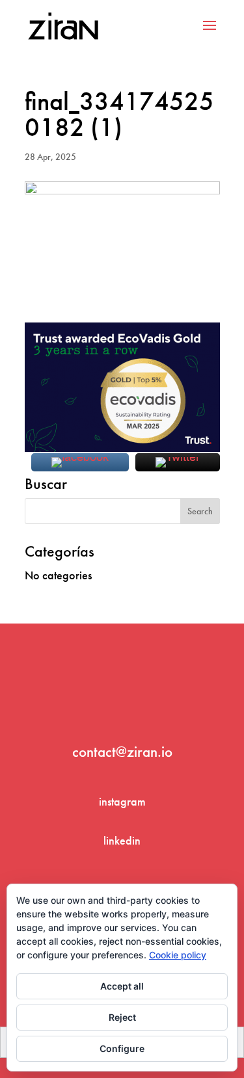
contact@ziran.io (122, 751)
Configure (122, 1048)
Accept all (122, 986)
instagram (122, 801)
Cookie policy (177, 954)
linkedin (122, 840)
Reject (122, 1017)
